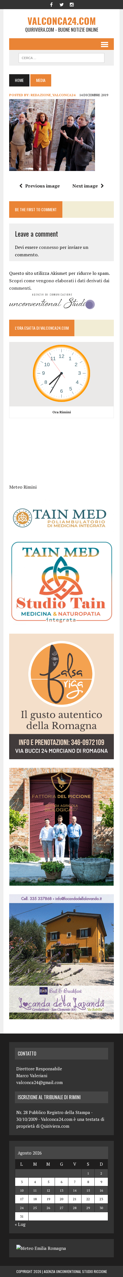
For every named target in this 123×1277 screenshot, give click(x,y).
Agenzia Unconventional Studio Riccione (75, 1271)
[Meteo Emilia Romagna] (41, 1248)
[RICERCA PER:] (61, 57)
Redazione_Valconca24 (53, 95)
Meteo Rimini (23, 487)
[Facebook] (51, 4)
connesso (48, 247)
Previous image (42, 186)
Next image (85, 186)
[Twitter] (61, 4)
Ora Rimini (61, 412)
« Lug (20, 1224)
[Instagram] (71, 4)
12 (48, 1190)
